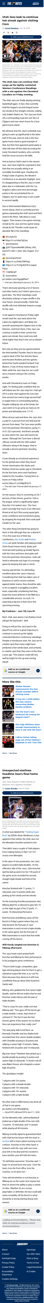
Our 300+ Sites (33, 1254)
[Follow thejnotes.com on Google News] (38, 670)
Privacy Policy (8, 1262)
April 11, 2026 (34, 1112)
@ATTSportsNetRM (15, 247)
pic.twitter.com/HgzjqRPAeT (15, 279)
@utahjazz (11, 1073)
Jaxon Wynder (11, 788)
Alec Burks (19, 539)
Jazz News (13, 753)
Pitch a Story (32, 1258)
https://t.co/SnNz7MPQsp (18, 261)
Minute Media (14, 1285)
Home (4, 753)
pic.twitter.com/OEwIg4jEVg (15, 1109)
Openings (31, 1249)
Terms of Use (33, 1262)
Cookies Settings (10, 1279)
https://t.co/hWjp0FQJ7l (20, 483)
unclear (5, 1141)
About (5, 1249)
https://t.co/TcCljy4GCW (17, 265)
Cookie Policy (8, 1267)
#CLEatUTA (11, 237)
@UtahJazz (14, 462)
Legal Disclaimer (34, 1267)
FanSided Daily (9, 1258)
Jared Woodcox (11, 28)
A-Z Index (31, 1271)
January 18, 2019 (31, 282)
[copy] (16, 32)
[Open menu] (3, 3)
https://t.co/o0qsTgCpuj (16, 240)
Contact (5, 1254)
